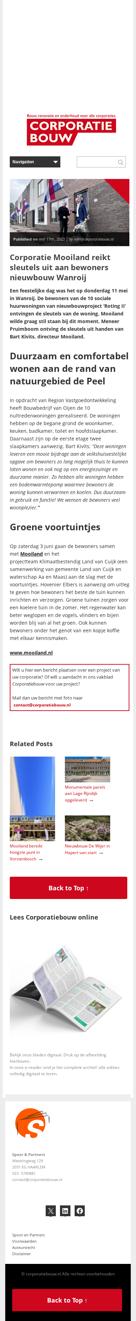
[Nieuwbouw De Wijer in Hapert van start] (87, 840)
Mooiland (31, 553)
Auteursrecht (23, 1247)
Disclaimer (21, 1253)
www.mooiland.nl (31, 652)
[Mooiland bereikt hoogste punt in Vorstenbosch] (32, 840)
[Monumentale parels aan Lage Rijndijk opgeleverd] (87, 781)
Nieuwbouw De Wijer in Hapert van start (87, 849)
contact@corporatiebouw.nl (42, 705)
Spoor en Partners (28, 1234)
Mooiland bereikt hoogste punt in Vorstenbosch (26, 852)
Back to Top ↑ (68, 888)
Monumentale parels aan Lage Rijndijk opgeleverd (85, 793)
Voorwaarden (24, 1241)
